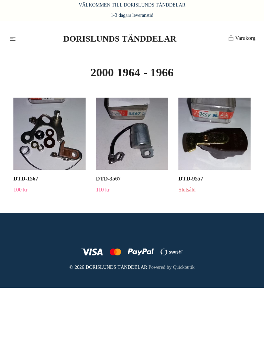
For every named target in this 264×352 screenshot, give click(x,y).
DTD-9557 (190, 179)
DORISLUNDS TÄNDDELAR (118, 38)
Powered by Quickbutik (171, 267)
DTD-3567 (108, 179)
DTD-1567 (25, 179)
